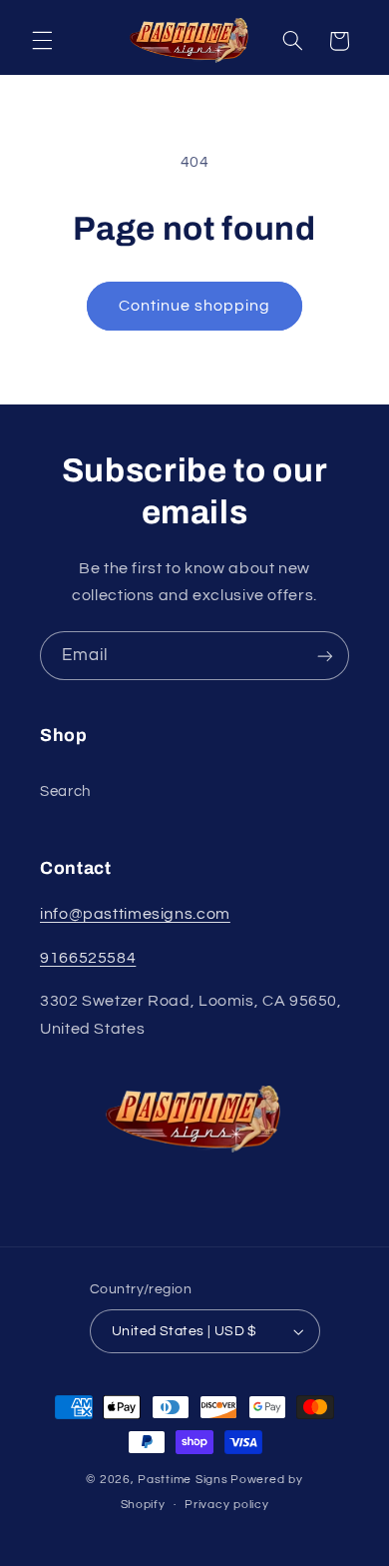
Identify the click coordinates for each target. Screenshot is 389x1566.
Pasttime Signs (182, 1479)
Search (65, 791)
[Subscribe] (325, 655)
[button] (42, 41)
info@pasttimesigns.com (135, 914)
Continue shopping (195, 306)
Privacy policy (226, 1504)
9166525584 (88, 958)
